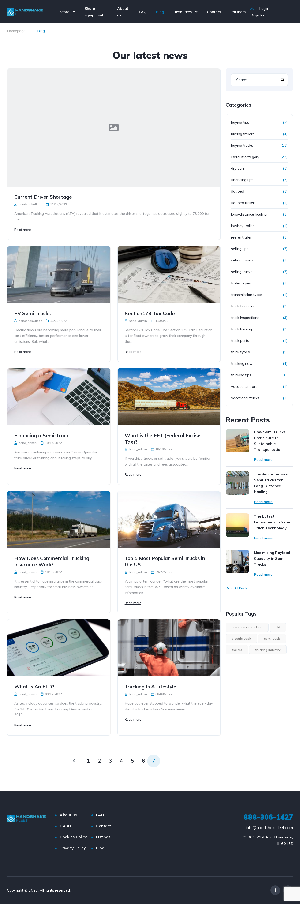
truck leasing (241, 329)
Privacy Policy (73, 847)
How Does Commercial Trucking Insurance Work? (51, 561)
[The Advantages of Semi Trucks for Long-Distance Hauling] (237, 483)
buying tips (240, 122)
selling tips (239, 248)
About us (122, 11)
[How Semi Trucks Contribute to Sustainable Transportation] (237, 440)
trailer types (241, 283)
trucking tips (241, 375)
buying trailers (242, 133)
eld (278, 627)
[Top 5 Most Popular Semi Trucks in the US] (169, 519)
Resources (182, 11)
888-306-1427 (268, 817)
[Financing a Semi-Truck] (58, 396)
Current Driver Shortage (43, 197)
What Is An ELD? (34, 687)
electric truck (241, 638)
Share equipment (94, 11)
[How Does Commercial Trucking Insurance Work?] (58, 519)
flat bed (237, 191)
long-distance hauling (249, 214)
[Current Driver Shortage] (113, 127)
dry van (237, 168)
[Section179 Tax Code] (169, 274)
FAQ (143, 11)
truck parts (240, 340)
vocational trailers (246, 386)
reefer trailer (241, 237)
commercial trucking (247, 627)
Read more (22, 230)
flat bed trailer (242, 202)
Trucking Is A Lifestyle (150, 687)
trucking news (243, 363)
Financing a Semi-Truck (41, 435)
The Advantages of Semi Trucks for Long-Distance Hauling (272, 483)
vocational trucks (245, 398)
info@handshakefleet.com (269, 827)
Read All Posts (237, 588)
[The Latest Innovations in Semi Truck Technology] (237, 525)
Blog (160, 11)
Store (64, 11)
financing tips (242, 179)
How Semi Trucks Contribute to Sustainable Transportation (270, 441)
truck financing (243, 306)
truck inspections (245, 317)
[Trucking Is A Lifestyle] (169, 647)
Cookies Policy (73, 836)
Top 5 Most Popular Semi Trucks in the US (165, 561)
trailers (237, 650)
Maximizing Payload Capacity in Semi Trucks (272, 558)
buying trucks (242, 145)
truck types (240, 352)
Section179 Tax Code (150, 313)
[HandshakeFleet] (25, 11)
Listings (103, 836)
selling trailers (242, 260)
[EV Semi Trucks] (58, 274)
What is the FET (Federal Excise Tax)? (162, 438)
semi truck (272, 638)
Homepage (16, 30)
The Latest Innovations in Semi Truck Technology (272, 522)
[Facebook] (275, 890)
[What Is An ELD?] (58, 647)
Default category (245, 156)
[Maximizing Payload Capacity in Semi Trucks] (237, 561)
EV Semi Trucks (32, 313)
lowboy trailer (242, 225)
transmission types (247, 294)
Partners (238, 11)
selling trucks (241, 271)
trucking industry (268, 650)
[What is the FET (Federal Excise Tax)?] (169, 396)
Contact (214, 11)
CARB (65, 825)
